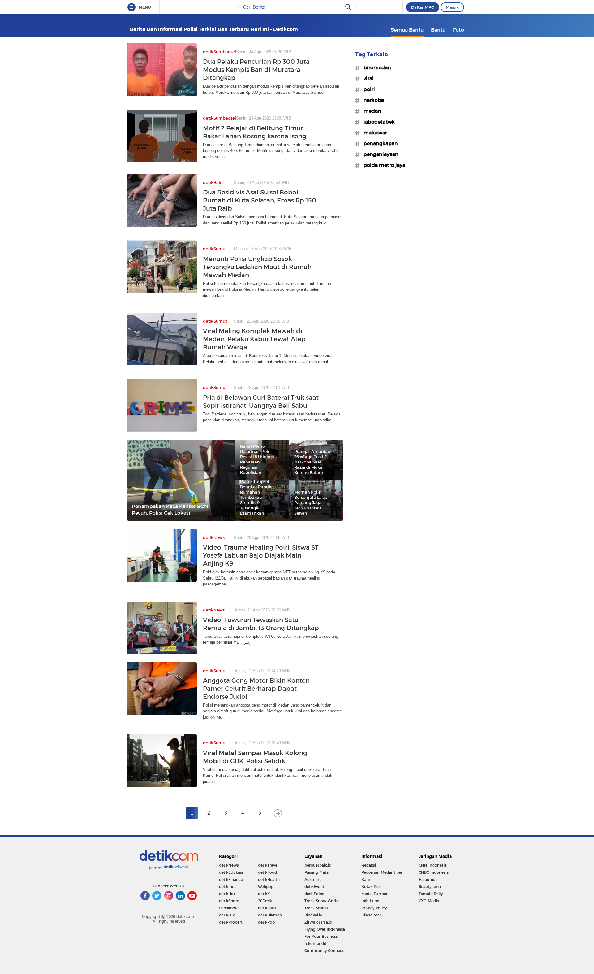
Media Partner (374, 893)
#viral (367, 78)
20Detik (265, 900)
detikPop (266, 922)
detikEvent (314, 886)
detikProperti (231, 922)
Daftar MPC (422, 7)
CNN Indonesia (433, 865)
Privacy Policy (374, 908)
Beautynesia (430, 886)
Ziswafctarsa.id (318, 922)
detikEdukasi (231, 872)
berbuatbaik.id (317, 865)
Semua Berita (407, 30)
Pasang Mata (316, 872)
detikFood (267, 872)
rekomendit (315, 943)
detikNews (229, 865)
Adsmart (312, 879)
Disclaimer (371, 915)
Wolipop (265, 886)
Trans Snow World (321, 900)
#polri (367, 89)
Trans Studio (316, 908)
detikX (264, 893)
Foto (458, 30)
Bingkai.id (313, 915)
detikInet (227, 886)
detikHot (227, 893)
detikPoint (314, 893)
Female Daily (431, 893)
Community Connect (324, 950)
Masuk (452, 7)
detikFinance (231, 879)
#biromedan (375, 67)
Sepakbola (229, 908)
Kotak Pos (371, 886)
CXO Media (429, 900)
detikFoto (267, 908)
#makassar (373, 132)
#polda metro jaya (382, 165)
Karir (365, 879)
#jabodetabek (377, 122)
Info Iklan (370, 900)
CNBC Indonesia (434, 872)
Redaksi (368, 865)
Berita (438, 30)
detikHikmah (270, 915)
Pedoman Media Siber (381, 872)
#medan (370, 111)
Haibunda (428, 879)
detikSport (229, 900)
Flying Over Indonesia (324, 929)
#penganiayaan (379, 154)
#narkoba (372, 100)
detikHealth (269, 879)
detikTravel (268, 865)
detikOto (227, 915)
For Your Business (321, 936)
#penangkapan (379, 143)
